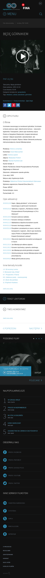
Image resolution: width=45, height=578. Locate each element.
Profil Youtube (14, 475)
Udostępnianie (8, 554)
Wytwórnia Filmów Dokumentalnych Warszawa (25, 181)
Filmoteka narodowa (16, 503)
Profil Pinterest (14, 460)
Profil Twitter (14, 483)
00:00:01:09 (7, 203)
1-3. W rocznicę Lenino (10, 269)
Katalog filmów (8, 566)
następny (34, 328)
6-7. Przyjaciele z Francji (11, 275)
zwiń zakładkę (8, 288)
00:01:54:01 (7, 253)
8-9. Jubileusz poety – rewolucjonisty (15, 277)
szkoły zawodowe (19, 94)
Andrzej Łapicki (13, 155)
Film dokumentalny (8, 23)
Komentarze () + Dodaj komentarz (14, 101)
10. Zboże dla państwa (10, 280)
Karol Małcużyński (17, 152)
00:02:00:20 (7, 259)
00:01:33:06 (7, 250)
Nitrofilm (12, 534)
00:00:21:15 (7, 222)
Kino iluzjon (13, 526)
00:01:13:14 (7, 244)
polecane (34, 380)
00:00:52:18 (7, 228)
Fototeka (12, 511)
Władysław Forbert (15, 158)
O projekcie (7, 546)
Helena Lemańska (16, 149)
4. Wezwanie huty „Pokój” (11, 272)
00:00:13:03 (7, 217)
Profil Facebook (14, 452)
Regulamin (6, 550)
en (40, 3)
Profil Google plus (16, 468)
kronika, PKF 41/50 (22, 23)
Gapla (10, 518)
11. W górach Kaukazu (10, 282)
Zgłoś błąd (29, 101)
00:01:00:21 (7, 239)
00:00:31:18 (7, 225)
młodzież (9, 94)
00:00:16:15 (7, 220)
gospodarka (22, 92)
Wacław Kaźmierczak (15, 161)
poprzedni (10, 328)
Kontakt (6, 558)
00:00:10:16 (7, 209)
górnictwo (28, 94)
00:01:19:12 (7, 247)
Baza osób (6, 562)
